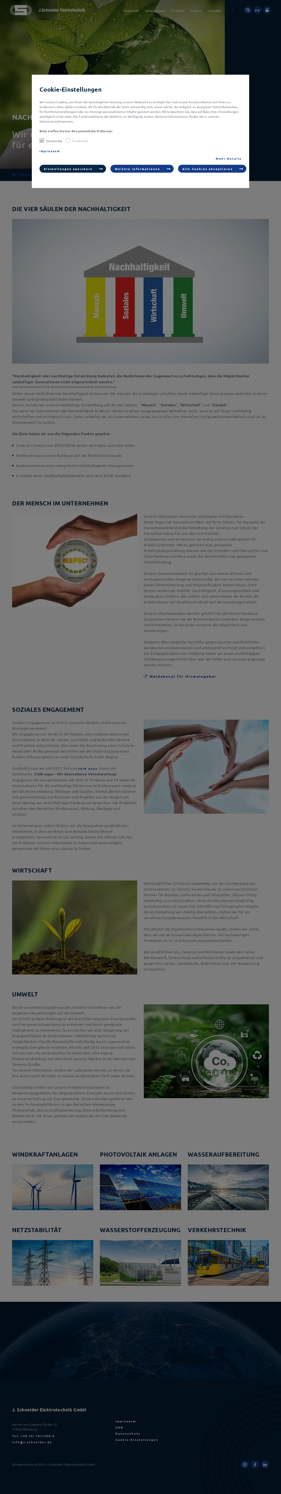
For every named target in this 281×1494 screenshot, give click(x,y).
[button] (73, 169)
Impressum (50, 151)
